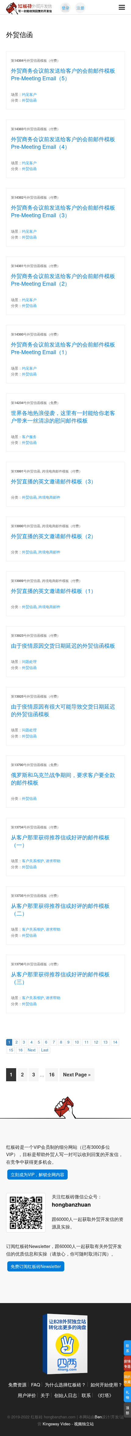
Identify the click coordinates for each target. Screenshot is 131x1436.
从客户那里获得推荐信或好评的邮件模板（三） (60, 977)
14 (115, 1042)
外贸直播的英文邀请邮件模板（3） (53, 481)
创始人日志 (65, 1395)
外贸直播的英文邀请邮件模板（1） (53, 590)
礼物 (127, 1394)
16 (20, 1050)
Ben (98, 1417)
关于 (45, 1395)
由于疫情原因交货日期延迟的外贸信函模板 (63, 645)
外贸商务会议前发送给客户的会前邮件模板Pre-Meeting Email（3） (63, 211)
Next (32, 1050)
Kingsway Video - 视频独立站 (68, 1424)
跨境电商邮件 (49, 497)
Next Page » (77, 1074)
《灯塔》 (104, 1395)
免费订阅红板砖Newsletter (36, 1266)
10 (77, 1042)
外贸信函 (29, 100)
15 (11, 1050)
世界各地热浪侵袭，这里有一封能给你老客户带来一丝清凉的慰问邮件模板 (63, 416)
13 (105, 1042)
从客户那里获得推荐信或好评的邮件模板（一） (60, 841)
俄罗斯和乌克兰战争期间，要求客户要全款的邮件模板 (63, 778)
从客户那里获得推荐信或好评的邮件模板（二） (60, 909)
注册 (80, 8)
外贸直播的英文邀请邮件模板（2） (53, 536)
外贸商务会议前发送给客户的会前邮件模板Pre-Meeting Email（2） (63, 279)
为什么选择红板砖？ (65, 1384)
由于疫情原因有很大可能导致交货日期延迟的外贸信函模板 (63, 710)
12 (96, 1042)
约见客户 (29, 94)
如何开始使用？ (106, 1384)
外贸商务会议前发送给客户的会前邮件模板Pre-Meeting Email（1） (63, 348)
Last (44, 1050)
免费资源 (17, 1384)
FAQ (35, 1384)
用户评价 (27, 1395)
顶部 (127, 1410)
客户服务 (29, 436)
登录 (65, 8)
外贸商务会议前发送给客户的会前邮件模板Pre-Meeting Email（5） (63, 74)
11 (86, 1042)
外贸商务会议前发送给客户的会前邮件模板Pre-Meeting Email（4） (63, 142)
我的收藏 (127, 1379)
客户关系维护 (33, 860)
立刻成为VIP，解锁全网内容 (37, 1174)
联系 (86, 1395)
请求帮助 (53, 860)
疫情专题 (127, 1363)
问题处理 (29, 661)
